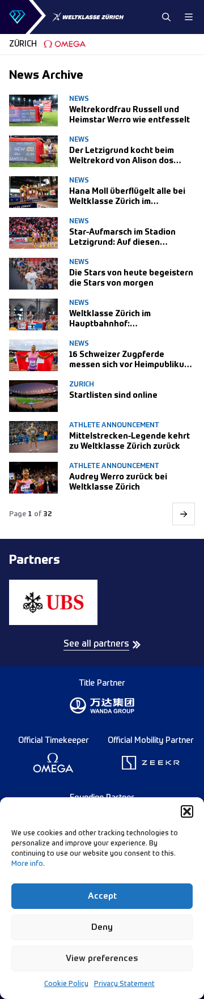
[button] (187, 811)
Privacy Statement (124, 984)
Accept (102, 896)
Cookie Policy (66, 984)
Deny (102, 927)
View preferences (102, 958)
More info (27, 864)
